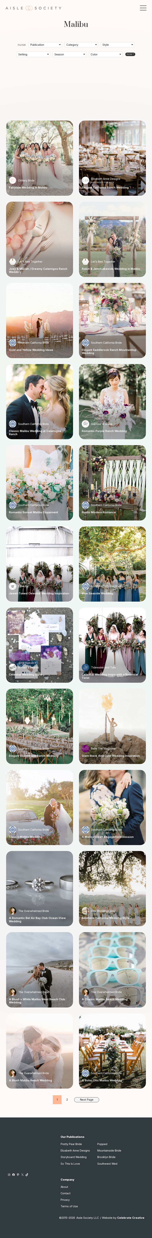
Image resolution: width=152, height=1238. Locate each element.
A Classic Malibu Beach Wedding (105, 999)
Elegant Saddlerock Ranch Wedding (34, 755)
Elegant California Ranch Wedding (105, 187)
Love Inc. (23, 586)
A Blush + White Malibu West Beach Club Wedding (37, 1001)
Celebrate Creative (130, 1217)
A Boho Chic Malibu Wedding (102, 1080)
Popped (102, 1144)
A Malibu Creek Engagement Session (108, 836)
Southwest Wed (107, 1163)
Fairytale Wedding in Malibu (28, 187)
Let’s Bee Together (30, 261)
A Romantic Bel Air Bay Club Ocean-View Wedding (37, 919)
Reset (130, 54)
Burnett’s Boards (28, 667)
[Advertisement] (76, 86)
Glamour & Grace (101, 424)
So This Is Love (70, 1163)
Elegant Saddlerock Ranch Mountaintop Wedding (109, 351)
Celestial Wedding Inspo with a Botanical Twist (110, 676)
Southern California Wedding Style (105, 918)
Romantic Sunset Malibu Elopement (33, 512)
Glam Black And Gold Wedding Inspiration (111, 755)
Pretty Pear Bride (71, 1144)
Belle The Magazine (103, 748)
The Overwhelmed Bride (33, 910)
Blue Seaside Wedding (97, 593)
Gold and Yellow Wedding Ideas (31, 349)
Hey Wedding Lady (103, 910)
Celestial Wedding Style (25, 674)
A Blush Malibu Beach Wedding (30, 1080)
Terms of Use (69, 1206)
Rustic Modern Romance (99, 512)
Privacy (65, 1199)
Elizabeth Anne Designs (105, 178)
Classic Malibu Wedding (25, 836)
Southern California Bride (33, 342)
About (64, 1186)
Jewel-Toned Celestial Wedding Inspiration (39, 593)
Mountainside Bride (109, 1150)
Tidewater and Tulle (103, 667)
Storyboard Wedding (74, 1157)
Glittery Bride (26, 180)
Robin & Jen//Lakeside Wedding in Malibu (111, 268)
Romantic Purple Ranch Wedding (104, 431)
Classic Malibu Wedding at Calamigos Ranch (35, 432)
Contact (65, 1193)
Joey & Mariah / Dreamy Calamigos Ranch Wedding (38, 270)
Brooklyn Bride (106, 1157)
